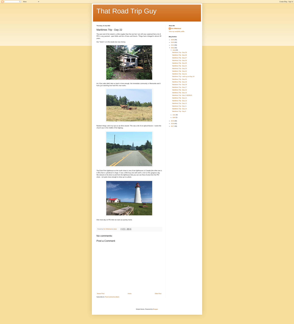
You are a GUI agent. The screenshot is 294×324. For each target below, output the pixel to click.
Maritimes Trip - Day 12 (179, 103)
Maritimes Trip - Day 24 (179, 66)
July (173, 50)
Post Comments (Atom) (112, 297)
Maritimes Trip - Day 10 (179, 109)
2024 (172, 45)
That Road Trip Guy (126, 11)
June (174, 115)
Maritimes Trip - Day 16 (179, 90)
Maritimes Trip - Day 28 (179, 55)
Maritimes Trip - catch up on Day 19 (183, 76)
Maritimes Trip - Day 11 (179, 106)
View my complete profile (176, 31)
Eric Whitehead (176, 28)
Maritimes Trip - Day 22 (179, 71)
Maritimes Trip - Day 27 (179, 58)
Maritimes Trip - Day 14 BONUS (182, 95)
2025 (172, 42)
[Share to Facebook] (128, 229)
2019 (172, 121)
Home (129, 293)
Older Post (158, 293)
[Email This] (121, 229)
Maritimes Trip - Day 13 (179, 101)
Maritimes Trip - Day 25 (179, 63)
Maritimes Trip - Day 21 (179, 74)
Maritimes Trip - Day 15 (179, 93)
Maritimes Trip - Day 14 (179, 98)
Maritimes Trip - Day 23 (179, 68)
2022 (172, 48)
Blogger (155, 309)
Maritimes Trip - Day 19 (179, 82)
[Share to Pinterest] (130, 229)
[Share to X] (126, 229)
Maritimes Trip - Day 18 (179, 84)
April (174, 117)
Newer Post (100, 293)
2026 (172, 40)
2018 (172, 123)
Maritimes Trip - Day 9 (179, 111)
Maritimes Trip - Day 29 (179, 52)
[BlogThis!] (124, 229)
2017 (172, 126)
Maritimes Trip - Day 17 (179, 87)
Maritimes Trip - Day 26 (179, 60)
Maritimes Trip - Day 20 (179, 79)
